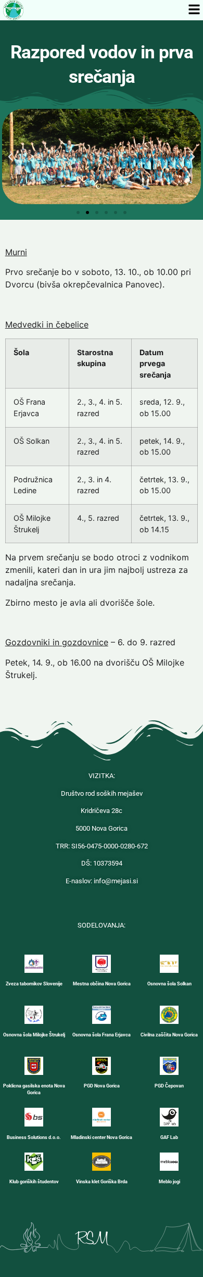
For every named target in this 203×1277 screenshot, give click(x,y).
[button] (10, 157)
